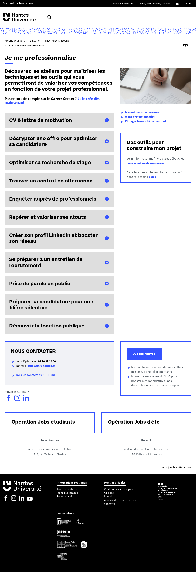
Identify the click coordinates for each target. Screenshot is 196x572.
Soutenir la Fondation (18, 3)
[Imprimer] (185, 45)
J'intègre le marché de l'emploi (145, 121)
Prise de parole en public (39, 283)
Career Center (144, 354)
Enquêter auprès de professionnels (52, 199)
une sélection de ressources (146, 163)
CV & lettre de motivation (40, 120)
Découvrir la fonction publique (47, 326)
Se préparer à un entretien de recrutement (46, 262)
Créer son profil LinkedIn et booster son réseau (53, 238)
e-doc (152, 177)
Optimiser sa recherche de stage (50, 162)
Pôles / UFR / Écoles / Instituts (155, 3)
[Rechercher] (49, 17)
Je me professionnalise (139, 116)
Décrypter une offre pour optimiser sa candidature (53, 141)
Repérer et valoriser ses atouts (47, 217)
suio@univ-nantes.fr (41, 366)
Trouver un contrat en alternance (51, 181)
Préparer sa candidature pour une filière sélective (51, 304)
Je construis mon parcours (141, 112)
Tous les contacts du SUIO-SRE (36, 375)
